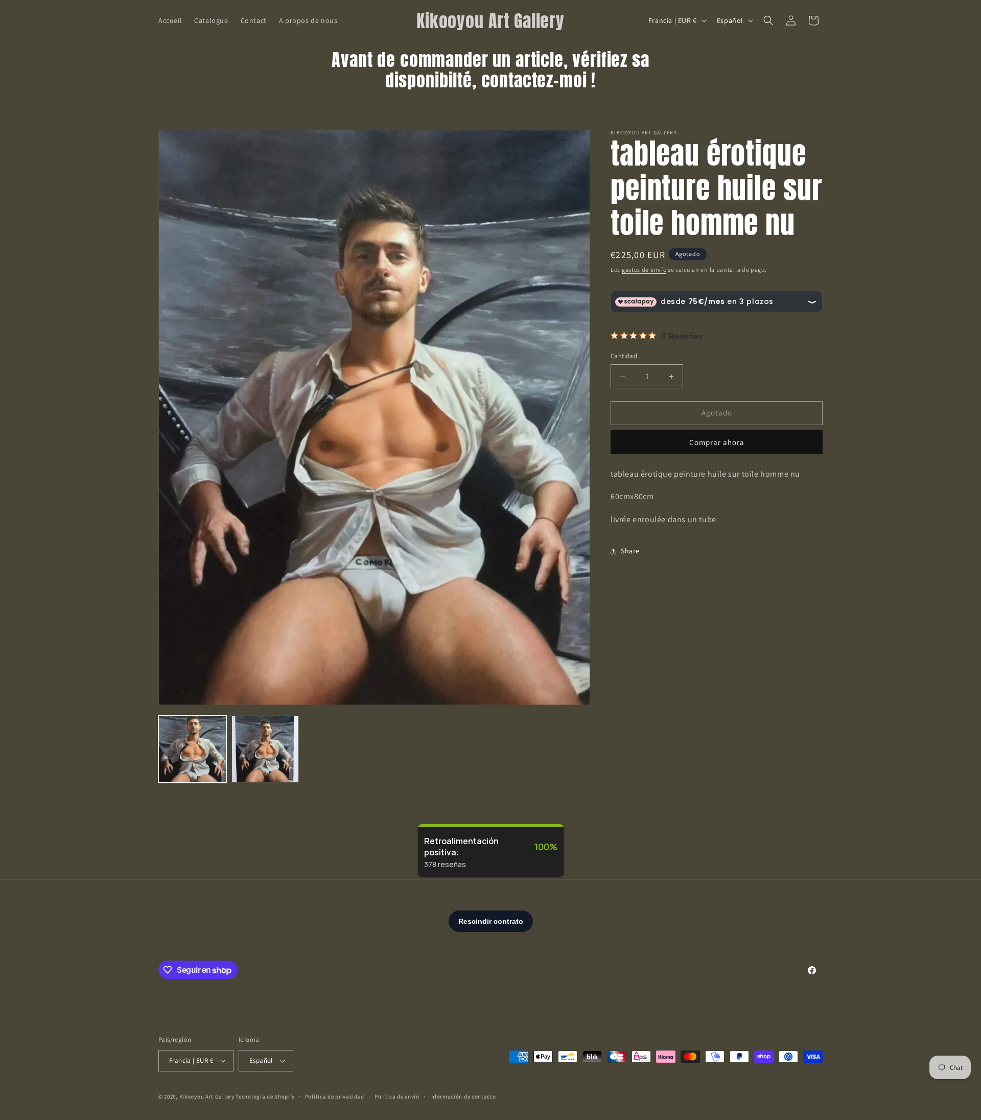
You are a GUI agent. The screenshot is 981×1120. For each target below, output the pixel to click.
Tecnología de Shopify (265, 1096)
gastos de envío (644, 269)
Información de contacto (462, 1096)
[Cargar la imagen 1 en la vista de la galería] (192, 749)
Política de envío (397, 1096)
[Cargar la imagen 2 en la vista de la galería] (265, 749)
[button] (768, 20)
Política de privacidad (334, 1096)
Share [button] (630, 551)
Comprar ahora (716, 442)
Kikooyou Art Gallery (207, 1096)
